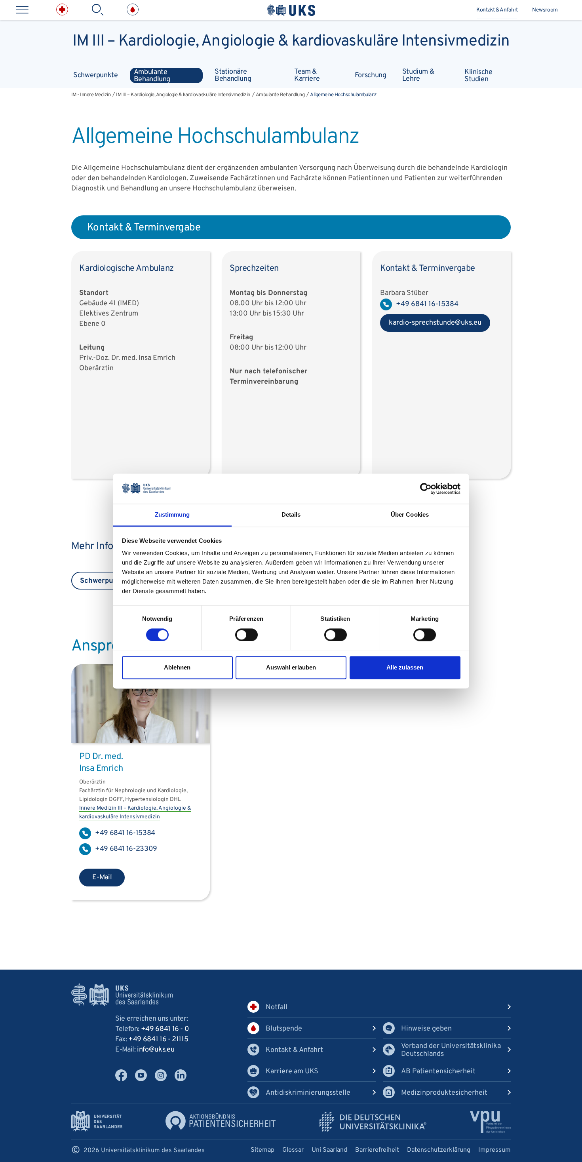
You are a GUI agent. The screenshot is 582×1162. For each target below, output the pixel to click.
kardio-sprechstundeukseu (430, 325)
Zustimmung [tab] (172, 515)
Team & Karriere (307, 75)
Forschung (370, 75)
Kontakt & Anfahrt (497, 10)
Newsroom (545, 10)
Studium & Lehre (418, 75)
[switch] (246, 634)
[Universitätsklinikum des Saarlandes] (291, 10)
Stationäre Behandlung (233, 75)
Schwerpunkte (95, 75)
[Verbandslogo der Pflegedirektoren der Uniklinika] (490, 1121)
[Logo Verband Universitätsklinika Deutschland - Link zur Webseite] (373, 1121)
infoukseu (155, 1049)
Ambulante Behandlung (152, 75)
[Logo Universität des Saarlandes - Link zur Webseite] (96, 1121)
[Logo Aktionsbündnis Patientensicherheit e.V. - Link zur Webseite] (220, 1120)
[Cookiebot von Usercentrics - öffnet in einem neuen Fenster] (425, 488)
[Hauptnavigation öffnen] (22, 10)
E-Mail (102, 877)
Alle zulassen (404, 667)
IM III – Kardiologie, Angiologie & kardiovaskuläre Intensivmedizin (291, 40)
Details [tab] (291, 515)
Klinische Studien (478, 75)
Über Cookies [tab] (410, 515)
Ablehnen (177, 667)
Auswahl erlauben (291, 667)
